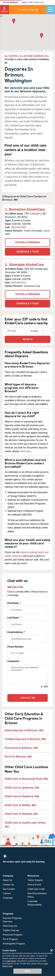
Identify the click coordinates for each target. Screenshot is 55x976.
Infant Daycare (10, 926)
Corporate (8, 898)
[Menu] (50, 9)
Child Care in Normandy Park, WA (26, 778)
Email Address (16, 632)
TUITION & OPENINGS (27, 242)
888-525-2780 (15, 587)
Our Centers (9, 889)
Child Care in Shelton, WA (21, 813)
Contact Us (8, 884)
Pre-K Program (10, 939)
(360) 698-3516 (18, 282)
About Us (7, 880)
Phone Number (15, 646)
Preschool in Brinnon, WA (21, 747)
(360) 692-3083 (18, 227)
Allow (27, 971)
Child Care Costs (36, 889)
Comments (13, 661)
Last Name (14, 617)
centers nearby (25, 9)
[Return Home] (4, 9)
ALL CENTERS (11, 56)
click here (25, 451)
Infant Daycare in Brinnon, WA (24, 730)
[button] (41, 36)
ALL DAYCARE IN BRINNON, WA (34, 56)
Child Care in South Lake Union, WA (25, 824)
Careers (7, 893)
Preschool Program (12, 935)
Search (27, 339)
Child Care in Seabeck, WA (22, 796)
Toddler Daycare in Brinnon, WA (25, 739)
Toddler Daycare (11, 930)
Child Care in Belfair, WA (20, 805)
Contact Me (27, 698)
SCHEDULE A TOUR (27, 251)
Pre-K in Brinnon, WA (18, 756)
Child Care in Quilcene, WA (22, 787)
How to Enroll (34, 884)
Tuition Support (35, 880)
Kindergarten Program (14, 943)
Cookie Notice (10, 961)
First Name (14, 603)
